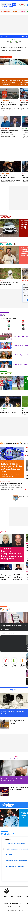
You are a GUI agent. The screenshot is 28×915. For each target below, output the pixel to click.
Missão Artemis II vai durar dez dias (11, 50)
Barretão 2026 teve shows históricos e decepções (8, 176)
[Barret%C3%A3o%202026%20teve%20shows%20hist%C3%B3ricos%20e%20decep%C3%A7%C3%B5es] (10, 166)
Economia (15, 11)
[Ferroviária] (9, 329)
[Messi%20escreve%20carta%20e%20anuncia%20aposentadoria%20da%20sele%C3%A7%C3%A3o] (10, 401)
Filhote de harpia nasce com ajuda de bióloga (9, 283)
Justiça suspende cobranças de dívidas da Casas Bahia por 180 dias (11, 467)
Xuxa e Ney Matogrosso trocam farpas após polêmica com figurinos (11, 555)
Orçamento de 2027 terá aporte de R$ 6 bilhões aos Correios (22, 82)
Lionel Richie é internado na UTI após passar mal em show (5, 576)
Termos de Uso (22, 906)
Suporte (11, 6)
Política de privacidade (13, 906)
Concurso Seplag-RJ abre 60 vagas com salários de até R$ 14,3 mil (11, 484)
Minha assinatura (5, 6)
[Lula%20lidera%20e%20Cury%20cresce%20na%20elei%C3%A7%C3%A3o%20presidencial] (10, 121)
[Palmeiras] (9, 325)
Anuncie (6, 906)
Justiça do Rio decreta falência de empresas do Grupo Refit (8, 104)
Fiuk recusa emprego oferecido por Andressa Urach (18, 576)
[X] (24, 903)
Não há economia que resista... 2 (15, 866)
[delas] (14, 757)
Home (5, 896)
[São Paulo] (9, 321)
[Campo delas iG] (2, 315)
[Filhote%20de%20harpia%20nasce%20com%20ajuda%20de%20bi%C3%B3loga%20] (10, 273)
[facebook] (21, 903)
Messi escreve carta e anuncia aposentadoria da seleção (9, 411)
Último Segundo (5, 11)
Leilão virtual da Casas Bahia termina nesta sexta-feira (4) (12, 475)
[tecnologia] (14, 690)
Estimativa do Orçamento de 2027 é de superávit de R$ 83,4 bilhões (9, 82)
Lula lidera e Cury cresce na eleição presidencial (9, 131)
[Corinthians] (23, 321)
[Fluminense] (23, 325)
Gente (23, 11)
